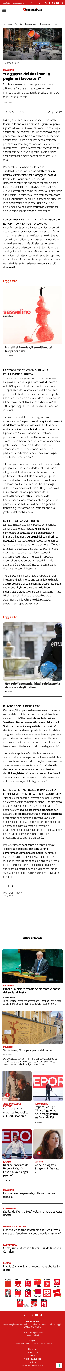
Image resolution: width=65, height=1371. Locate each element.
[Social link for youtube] (57, 3)
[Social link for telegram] (62, 3)
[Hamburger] (4, 10)
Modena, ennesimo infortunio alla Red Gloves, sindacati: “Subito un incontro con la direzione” (32, 1231)
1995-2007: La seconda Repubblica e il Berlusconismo (15, 1112)
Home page (7, 24)
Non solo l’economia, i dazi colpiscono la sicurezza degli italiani (32, 685)
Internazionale (31, 24)
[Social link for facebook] (49, 3)
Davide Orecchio (9, 997)
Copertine (19, 24)
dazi (11, 892)
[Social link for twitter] (45, 3)
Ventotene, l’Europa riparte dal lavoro (28, 1050)
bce (11, 895)
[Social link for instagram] (53, 3)
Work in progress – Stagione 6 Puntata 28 (47, 1168)
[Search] (39, 3)
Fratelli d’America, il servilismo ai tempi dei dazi (28, 349)
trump (18, 892)
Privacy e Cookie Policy (32, 1365)
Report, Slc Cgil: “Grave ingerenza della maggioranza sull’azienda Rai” (46, 1112)
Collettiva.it (32, 1321)
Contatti (6, 3)
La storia (32, 1362)
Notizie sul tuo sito (32, 1359)
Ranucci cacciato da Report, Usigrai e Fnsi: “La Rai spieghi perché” (15, 1170)
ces (5, 895)
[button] (49, 112)
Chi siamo (32, 1349)
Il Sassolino (9, 355)
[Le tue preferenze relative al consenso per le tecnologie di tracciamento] (59, 1365)
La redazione (18, 3)
